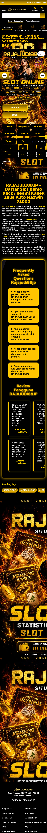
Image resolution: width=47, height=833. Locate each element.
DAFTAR (15, 107)
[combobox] (21, 15)
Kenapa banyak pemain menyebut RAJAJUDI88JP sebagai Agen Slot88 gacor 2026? (22, 297)
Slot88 (42, 206)
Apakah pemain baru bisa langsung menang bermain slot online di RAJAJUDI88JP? (22, 334)
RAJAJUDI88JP (8, 206)
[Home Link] (17, 9)
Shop (4, 10)
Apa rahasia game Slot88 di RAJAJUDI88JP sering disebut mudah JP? (23, 315)
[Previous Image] (4, 75)
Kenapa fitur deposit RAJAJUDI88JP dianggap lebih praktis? (23, 353)
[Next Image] (42, 75)
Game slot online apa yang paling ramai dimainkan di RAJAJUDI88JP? (23, 370)
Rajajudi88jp (31, 219)
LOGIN (15, 115)
